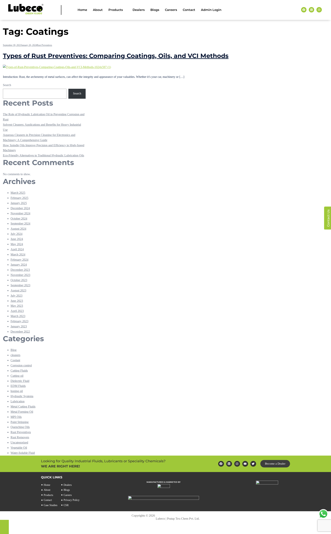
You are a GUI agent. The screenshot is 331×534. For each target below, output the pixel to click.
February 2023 (19, 321)
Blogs (154, 10)
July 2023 (16, 295)
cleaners (15, 355)
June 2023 (17, 300)
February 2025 (19, 197)
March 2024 (18, 254)
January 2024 (19, 264)
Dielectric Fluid (20, 381)
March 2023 (18, 316)
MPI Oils (16, 416)
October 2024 (19, 218)
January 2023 (19, 326)
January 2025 (19, 203)
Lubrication (18, 401)
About (98, 10)
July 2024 (16, 233)
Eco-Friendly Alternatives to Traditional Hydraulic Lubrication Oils (43, 155)
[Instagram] (237, 464)
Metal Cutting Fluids (23, 406)
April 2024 (17, 249)
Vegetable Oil (19, 447)
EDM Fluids (18, 385)
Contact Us (328, 218)
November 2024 (20, 213)
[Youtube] (245, 464)
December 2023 (20, 269)
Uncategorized (19, 442)
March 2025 (18, 192)
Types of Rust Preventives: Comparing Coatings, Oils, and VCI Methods (116, 55)
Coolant (15, 360)
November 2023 (20, 275)
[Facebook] (221, 464)
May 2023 (17, 305)
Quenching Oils (20, 427)
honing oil (17, 391)
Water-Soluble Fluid (23, 452)
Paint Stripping (20, 422)
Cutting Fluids (19, 370)
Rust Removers (20, 437)
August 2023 (18, 290)
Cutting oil (17, 375)
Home (82, 10)
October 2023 (19, 280)
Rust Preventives (44, 45)
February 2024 (19, 259)
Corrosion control (21, 365)
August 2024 (18, 228)
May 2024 (17, 244)
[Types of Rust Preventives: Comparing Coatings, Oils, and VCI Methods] (57, 67)
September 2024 (20, 223)
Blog (13, 350)
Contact (189, 10)
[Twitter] (253, 464)
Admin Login (211, 10)
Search (7, 85)
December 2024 (20, 208)
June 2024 (17, 239)
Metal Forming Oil (22, 411)
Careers (171, 10)
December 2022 (20, 331)
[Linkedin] (229, 464)
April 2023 (17, 311)
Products (115, 10)
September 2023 (20, 285)
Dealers (139, 10)
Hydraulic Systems (22, 396)
